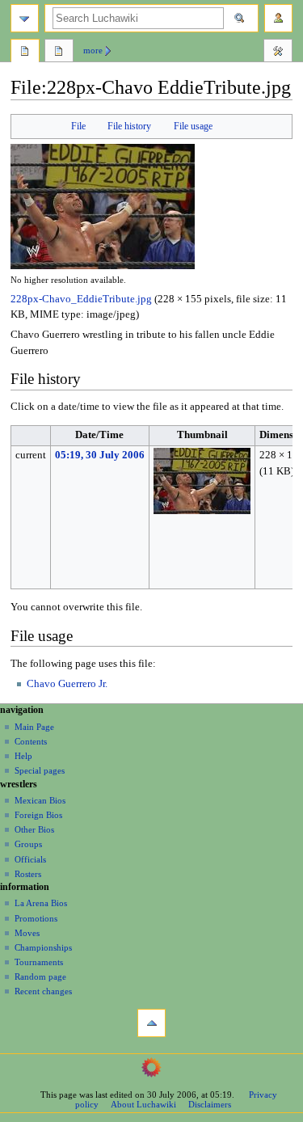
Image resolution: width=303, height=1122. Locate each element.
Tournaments (39, 962)
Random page (40, 976)
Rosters (28, 874)
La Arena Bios (41, 903)
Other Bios (34, 829)
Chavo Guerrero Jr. (67, 684)
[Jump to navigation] (25, 18)
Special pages (40, 770)
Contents (31, 741)
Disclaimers (209, 1104)
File (78, 126)
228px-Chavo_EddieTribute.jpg (81, 299)
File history (129, 126)
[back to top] (151, 1023)
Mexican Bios (40, 800)
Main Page (34, 727)
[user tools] (278, 18)
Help (23, 756)
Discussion (59, 52)
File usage (193, 126)
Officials (30, 859)
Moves (27, 933)
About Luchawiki (143, 1104)
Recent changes (43, 991)
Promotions (36, 918)
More (93, 50)
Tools (278, 52)
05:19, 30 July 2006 (100, 455)
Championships (43, 947)
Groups (28, 844)
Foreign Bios (38, 815)
